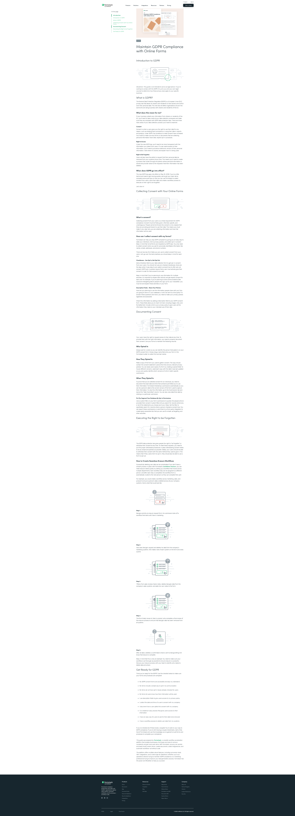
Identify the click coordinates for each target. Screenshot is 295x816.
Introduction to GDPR (119, 18)
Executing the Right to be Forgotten (123, 29)
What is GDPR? (117, 20)
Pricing (169, 5)
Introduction (117, 15)
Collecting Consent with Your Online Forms (122, 23)
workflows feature (169, 466)
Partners (162, 5)
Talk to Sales (188, 5)
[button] (128, 5)
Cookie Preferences (186, 791)
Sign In (192, 1)
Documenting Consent (119, 26)
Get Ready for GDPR (118, 31)
